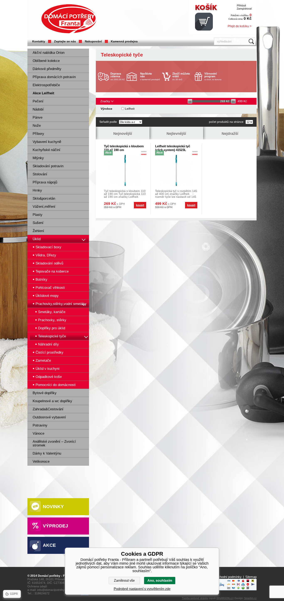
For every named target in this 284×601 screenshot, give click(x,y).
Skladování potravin (48, 166)
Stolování (40, 174)
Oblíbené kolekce (46, 61)
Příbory (38, 134)
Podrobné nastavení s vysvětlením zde (142, 589)
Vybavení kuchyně (47, 142)
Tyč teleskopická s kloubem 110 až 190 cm (124, 148)
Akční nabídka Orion (48, 53)
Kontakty (38, 41)
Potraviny (40, 425)
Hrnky (37, 190)
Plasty (37, 215)
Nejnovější (122, 134)
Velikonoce (41, 461)
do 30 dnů (181, 76)
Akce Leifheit (43, 93)
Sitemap (251, 577)
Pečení (38, 101)
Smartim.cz (250, 598)
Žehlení (38, 231)
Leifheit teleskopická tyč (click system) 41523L (172, 148)
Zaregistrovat (244, 8)
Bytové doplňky (45, 393)
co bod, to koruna (212, 76)
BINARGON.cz (224, 598)
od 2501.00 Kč (117, 76)
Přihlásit (241, 5)
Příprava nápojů (45, 182)
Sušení (38, 223)
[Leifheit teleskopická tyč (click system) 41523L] (176, 170)
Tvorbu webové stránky (195, 598)
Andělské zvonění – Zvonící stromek (54, 443)
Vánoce (38, 433)
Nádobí (38, 109)
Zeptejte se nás (65, 41)
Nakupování (93, 41)
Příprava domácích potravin (54, 77)
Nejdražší (230, 134)
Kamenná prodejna (124, 41)
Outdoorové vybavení (49, 417)
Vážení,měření (44, 207)
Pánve (37, 117)
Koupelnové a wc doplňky (52, 401)
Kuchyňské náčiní (46, 150)
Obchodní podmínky (228, 577)
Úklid (37, 239)
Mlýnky (38, 158)
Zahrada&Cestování (48, 409)
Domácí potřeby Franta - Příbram (68, 18)
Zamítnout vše (124, 580)
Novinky (53, 506)
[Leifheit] (144, 153)
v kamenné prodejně (150, 76)
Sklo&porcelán (44, 198)
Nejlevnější (176, 134)
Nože (37, 126)
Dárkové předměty (47, 69)
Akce (49, 545)
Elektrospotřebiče (46, 85)
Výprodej (55, 525)
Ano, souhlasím (159, 580)
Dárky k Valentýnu (47, 453)
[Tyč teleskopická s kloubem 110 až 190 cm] (125, 170)
